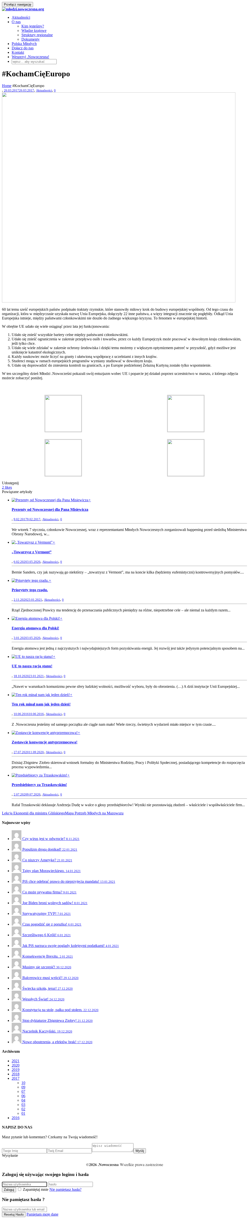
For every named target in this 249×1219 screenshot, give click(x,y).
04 (23, 1100)
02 (23, 1109)
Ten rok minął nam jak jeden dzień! (41, 704)
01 (23, 1113)
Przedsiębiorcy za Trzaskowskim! (39, 785)
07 (23, 1091)
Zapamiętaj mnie (35, 1189)
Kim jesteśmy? (32, 26)
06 (23, 1096)
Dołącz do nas (23, 48)
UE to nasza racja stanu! (32, 666)
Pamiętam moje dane (42, 1214)
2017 (15, 1078)
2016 (15, 1118)
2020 (15, 1065)
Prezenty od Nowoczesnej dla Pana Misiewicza (50, 509)
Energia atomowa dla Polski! (35, 628)
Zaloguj (9, 1190)
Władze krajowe (33, 30)
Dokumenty (30, 39)
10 (23, 1083)
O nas (16, 22)
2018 (15, 1074)
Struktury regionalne (37, 35)
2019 (15, 1070)
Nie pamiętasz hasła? (65, 1189)
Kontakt (18, 52)
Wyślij (139, 1151)
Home (6, 86)
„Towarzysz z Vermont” (32, 552)
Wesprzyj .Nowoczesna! (30, 57)
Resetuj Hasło (14, 1214)
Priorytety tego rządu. (30, 590)
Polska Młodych (24, 44)
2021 (15, 1061)
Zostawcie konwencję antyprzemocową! (44, 742)
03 (23, 1105)
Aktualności (21, 17)
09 (23, 1087)
